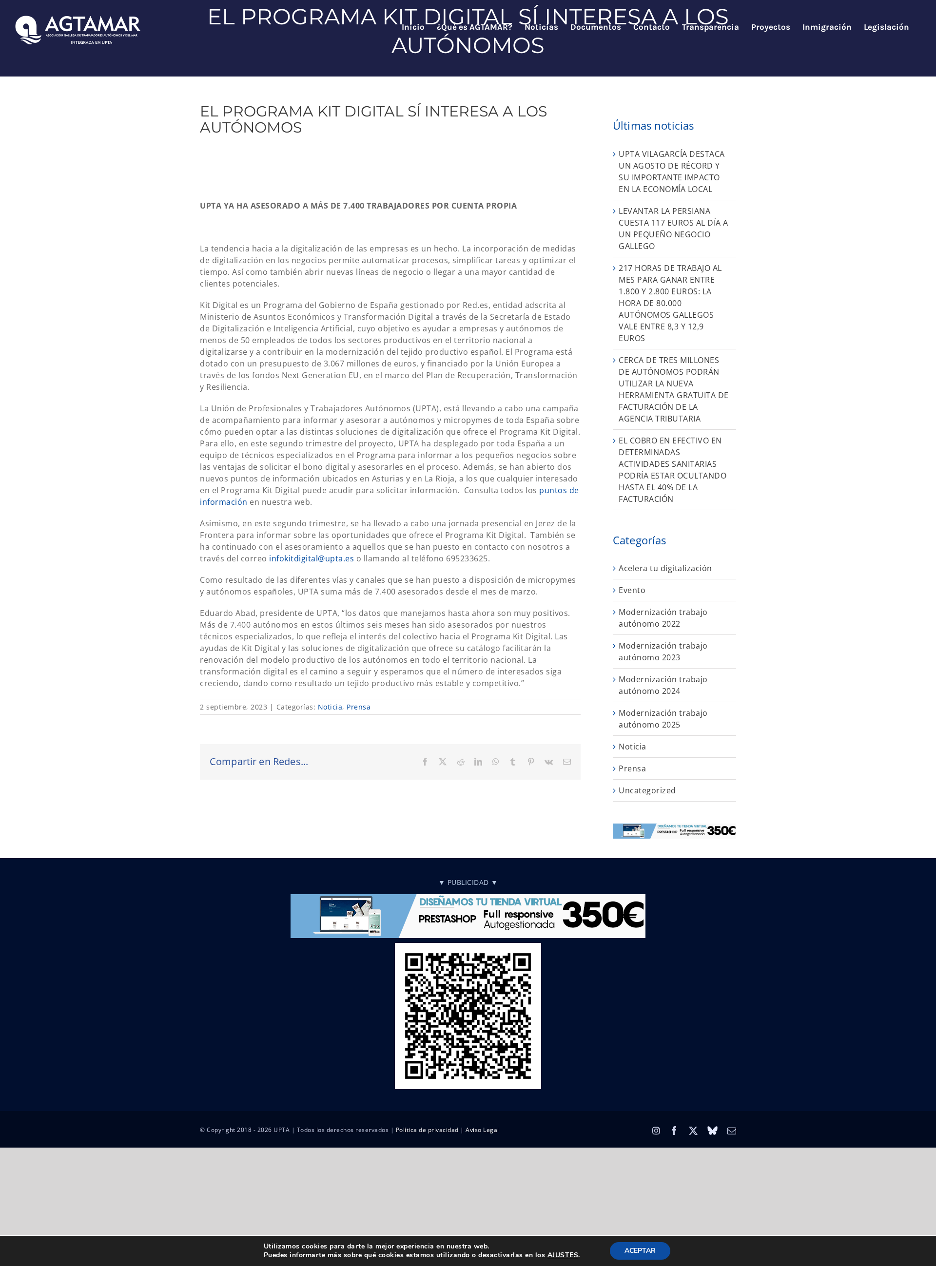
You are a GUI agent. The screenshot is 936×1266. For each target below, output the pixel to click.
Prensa (358, 706)
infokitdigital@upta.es (311, 558)
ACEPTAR (640, 1250)
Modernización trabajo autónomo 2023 (663, 651)
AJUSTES (563, 1255)
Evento (632, 590)
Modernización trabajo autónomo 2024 (663, 685)
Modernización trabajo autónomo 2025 (663, 719)
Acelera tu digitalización (665, 568)
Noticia (330, 706)
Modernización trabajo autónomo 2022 (663, 618)
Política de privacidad (427, 1130)
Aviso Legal (482, 1130)
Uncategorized (647, 790)
